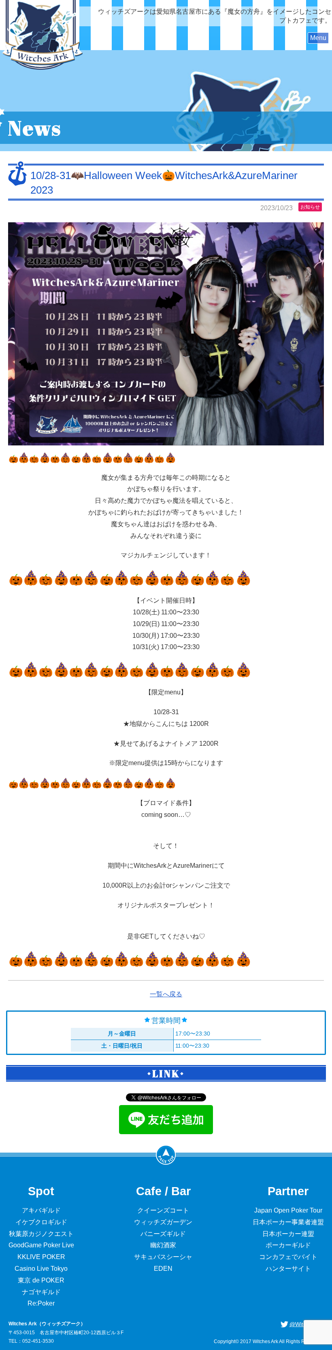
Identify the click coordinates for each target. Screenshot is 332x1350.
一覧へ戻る (166, 994)
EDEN (163, 1268)
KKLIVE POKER (41, 1256)
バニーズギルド (163, 1233)
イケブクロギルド (41, 1222)
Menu (318, 37)
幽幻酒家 (163, 1245)
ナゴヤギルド (41, 1292)
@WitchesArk (306, 1324)
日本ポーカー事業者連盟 (288, 1222)
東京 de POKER (41, 1280)
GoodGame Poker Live (41, 1245)
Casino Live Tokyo (41, 1268)
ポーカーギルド (288, 1245)
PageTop (166, 1155)
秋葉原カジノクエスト (41, 1233)
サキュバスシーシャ (163, 1256)
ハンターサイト (288, 1268)
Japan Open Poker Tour (288, 1210)
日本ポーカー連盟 (288, 1233)
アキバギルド (41, 1210)
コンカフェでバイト (288, 1256)
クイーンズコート (163, 1210)
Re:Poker (41, 1303)
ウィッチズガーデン (163, 1222)
